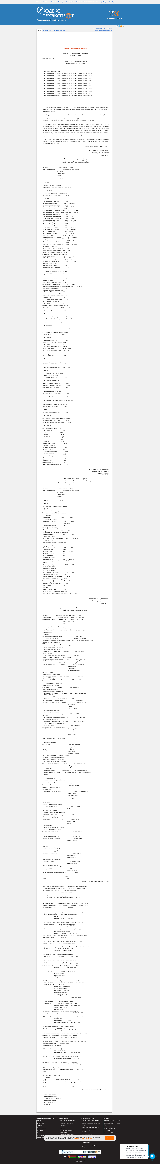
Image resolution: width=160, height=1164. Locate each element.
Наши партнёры (70, 1)
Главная (38, 1)
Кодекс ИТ (82, 1161)
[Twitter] (119, 26)
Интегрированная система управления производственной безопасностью (90, 1140)
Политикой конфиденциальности (83, 1138)
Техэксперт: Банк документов (90, 1127)
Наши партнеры (41, 1128)
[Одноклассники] (121, 26)
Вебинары (61, 1)
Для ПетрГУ (104, 1)
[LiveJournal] (123, 26)
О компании (46, 1)
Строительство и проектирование (91, 1120)
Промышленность (87, 1134)
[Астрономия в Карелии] (72, 1157)
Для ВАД (111, 1)
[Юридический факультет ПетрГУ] (82, 1157)
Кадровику (63, 1128)
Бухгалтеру (63, 1125)
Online (39, 1120)
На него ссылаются (59, 30)
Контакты (53, 1)
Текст (39, 30)
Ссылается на (47, 30)
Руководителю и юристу (66, 1123)
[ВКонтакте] (117, 26)
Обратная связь (41, 1137)
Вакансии (79, 1)
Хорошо (110, 1138)
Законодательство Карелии (91, 1)
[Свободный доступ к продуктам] (113, 13)
